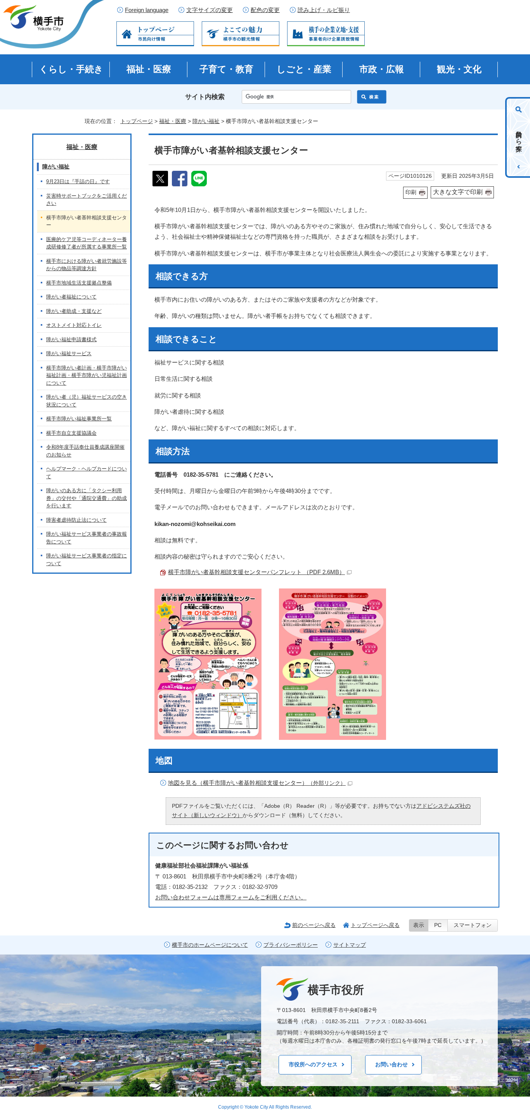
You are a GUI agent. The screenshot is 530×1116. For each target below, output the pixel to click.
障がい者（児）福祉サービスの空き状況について (86, 401)
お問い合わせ (391, 1064)
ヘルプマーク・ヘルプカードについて (86, 472)
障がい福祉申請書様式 (71, 339)
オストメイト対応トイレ (74, 325)
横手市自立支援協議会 (71, 433)
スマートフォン (473, 925)
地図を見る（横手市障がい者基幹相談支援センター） (257, 782)
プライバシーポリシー (290, 945)
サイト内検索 (205, 97)
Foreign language (146, 10)
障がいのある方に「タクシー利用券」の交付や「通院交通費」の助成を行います (86, 498)
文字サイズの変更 (209, 10)
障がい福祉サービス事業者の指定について (86, 559)
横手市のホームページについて (210, 945)
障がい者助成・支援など (74, 311)
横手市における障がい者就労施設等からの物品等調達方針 (86, 265)
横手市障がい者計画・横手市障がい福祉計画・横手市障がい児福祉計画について (86, 375)
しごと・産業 (304, 69)
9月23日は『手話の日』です (78, 181)
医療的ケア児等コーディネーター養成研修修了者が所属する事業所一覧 (86, 243)
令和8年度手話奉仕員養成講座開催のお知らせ (85, 451)
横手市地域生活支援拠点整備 (79, 283)
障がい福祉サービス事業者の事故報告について (86, 538)
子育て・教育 (226, 69)
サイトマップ (349, 945)
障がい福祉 (206, 121)
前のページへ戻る (314, 925)
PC (438, 925)
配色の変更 (265, 10)
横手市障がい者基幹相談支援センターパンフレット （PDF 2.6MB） (256, 572)
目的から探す (519, 137)
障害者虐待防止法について (76, 520)
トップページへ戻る (375, 925)
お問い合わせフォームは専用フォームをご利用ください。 (231, 897)
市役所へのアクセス (313, 1064)
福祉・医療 (148, 69)
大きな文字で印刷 (458, 192)
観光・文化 (459, 69)
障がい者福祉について (71, 297)
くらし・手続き (71, 69)
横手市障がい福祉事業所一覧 (79, 419)
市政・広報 (381, 69)
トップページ (136, 121)
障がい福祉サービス (69, 353)
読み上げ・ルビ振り (324, 10)
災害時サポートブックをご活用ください (86, 200)
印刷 (410, 192)
